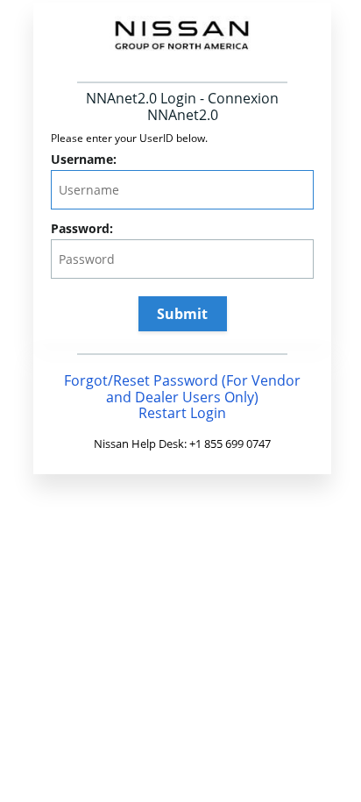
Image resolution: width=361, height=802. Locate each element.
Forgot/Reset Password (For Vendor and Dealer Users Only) (182, 389)
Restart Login (182, 413)
